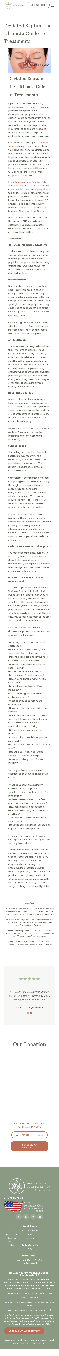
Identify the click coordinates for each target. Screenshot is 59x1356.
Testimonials (30, 1238)
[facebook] (19, 1217)
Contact (30, 1241)
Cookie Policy (19, 1343)
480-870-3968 (45, 1293)
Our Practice (11, 1234)
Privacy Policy (28, 1340)
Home (12, 1230)
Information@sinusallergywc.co (22, 1310)
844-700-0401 (31, 1298)
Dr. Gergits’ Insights (30, 1245)
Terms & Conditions (44, 1340)
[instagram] (33, 1217)
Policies (12, 1245)
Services (12, 1238)
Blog (30, 1248)
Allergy (12, 1241)
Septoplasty (36, 556)
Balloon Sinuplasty (30, 1230)
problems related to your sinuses (26, 107)
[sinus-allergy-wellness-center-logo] (14, 2)
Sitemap (42, 1343)
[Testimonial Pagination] (28, 1013)
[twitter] (26, 1217)
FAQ (30, 1234)
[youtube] (40, 1217)
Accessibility (31, 1343)
